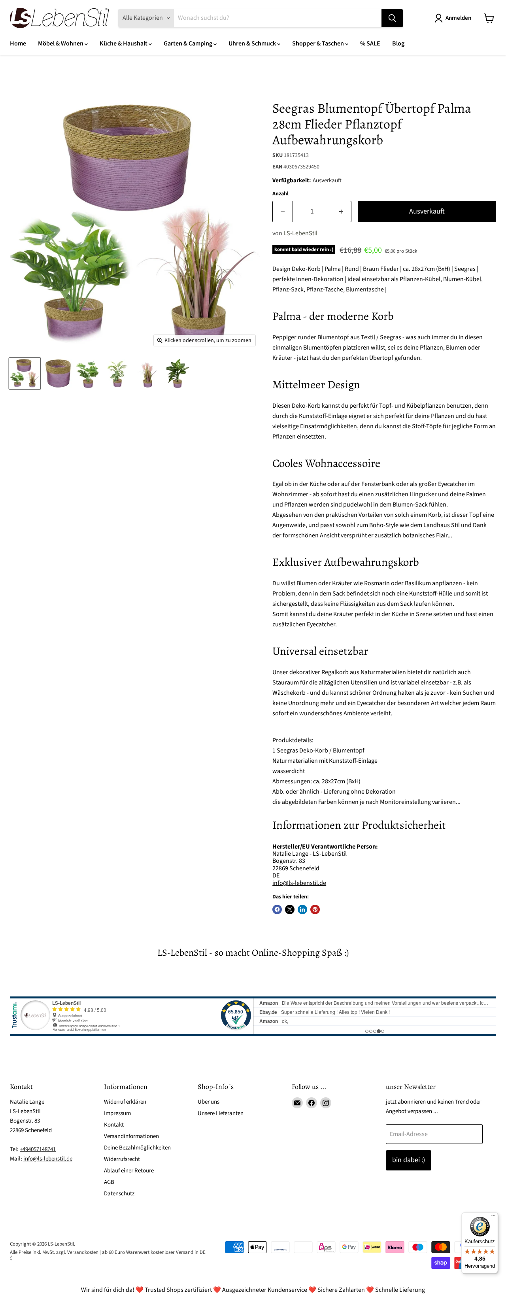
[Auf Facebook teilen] (277, 909)
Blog (398, 43)
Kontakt (114, 1125)
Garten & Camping (188, 43)
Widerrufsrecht (122, 1159)
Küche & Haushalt (124, 43)
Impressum (117, 1113)
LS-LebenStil (300, 233)
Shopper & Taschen (318, 43)
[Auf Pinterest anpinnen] (315, 909)
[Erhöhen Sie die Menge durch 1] (341, 212)
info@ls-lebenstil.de (299, 883)
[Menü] (493, 1217)
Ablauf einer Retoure (129, 1170)
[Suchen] (392, 18)
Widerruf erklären (125, 1102)
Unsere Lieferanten (221, 1113)
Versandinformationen (131, 1136)
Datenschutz (119, 1193)
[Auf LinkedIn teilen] (302, 909)
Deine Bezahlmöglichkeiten (137, 1148)
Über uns (208, 1102)
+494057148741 (38, 1149)
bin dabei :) (408, 1160)
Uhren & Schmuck (252, 43)
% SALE (370, 43)
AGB (109, 1182)
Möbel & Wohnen (61, 43)
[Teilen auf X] (290, 909)
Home (18, 43)
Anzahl (280, 194)
